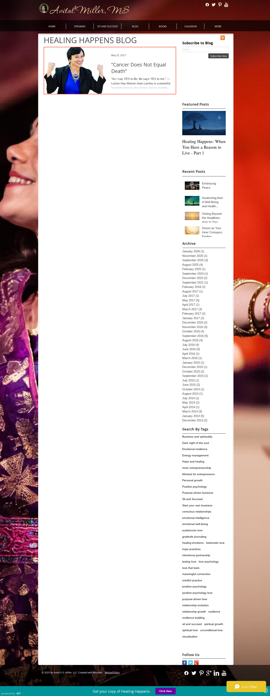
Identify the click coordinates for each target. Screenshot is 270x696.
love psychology (209, 561)
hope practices (191, 549)
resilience (214, 611)
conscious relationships (196, 511)
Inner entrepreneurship (196, 467)
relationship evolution (195, 605)
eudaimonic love (192, 530)
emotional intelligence (195, 517)
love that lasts (190, 567)
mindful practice (192, 580)
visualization (189, 636)
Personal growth (192, 480)
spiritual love (190, 630)
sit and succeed (192, 624)
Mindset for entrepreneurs (198, 474)
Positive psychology (194, 486)
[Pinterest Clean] (220, 4)
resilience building (193, 617)
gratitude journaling (194, 536)
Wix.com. (98, 672)
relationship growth (194, 611)
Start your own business (197, 505)
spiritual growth (213, 624)
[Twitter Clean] (213, 4)
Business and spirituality (197, 436)
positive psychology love (197, 592)
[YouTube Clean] (226, 4)
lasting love (189, 561)
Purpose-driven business (197, 492)
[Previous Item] (188, 123)
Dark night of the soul (195, 442)
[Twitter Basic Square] (190, 662)
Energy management (195, 455)
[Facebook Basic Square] (184, 662)
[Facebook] (207, 4)
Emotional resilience (194, 449)
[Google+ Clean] (209, 673)
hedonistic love (215, 542)
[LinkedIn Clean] (216, 673)
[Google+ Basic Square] (196, 662)
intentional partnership (196, 555)
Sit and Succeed (192, 499)
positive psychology (194, 586)
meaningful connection (196, 574)
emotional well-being (195, 524)
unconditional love (211, 630)
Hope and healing (193, 461)
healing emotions (193, 542)
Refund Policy (112, 672)
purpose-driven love (194, 599)
